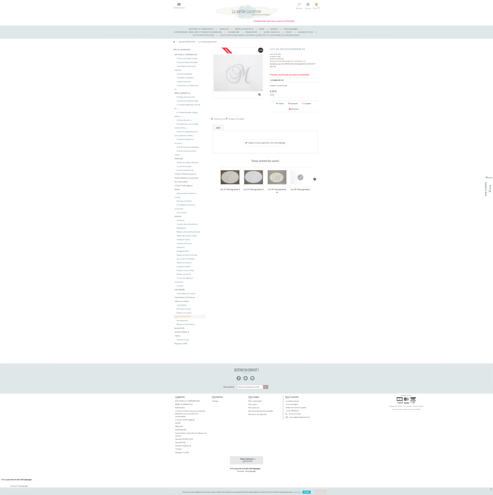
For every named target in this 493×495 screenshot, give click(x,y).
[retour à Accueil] (174, 42)
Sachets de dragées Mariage (187, 162)
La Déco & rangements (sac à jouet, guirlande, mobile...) (186, 134)
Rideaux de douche (183, 274)
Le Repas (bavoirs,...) (184, 120)
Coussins (179, 286)
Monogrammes (182, 320)
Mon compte (253, 397)
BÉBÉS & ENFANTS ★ (244, 29)
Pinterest (295, 109)
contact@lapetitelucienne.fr (299, 417)
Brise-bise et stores (183, 309)
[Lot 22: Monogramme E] (230, 177)
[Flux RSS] (247, 461)
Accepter (306, 492)
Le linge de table (182, 251)
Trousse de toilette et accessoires (184, 280)
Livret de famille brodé (184, 170)
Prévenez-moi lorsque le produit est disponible (289, 74)
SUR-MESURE (233, 32)
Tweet (281, 103)
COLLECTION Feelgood (203, 35)
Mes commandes (255, 401)
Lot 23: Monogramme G (253, 189)
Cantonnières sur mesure (185, 293)
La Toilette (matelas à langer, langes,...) (186, 114)
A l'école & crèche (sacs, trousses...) (184, 141)
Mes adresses (254, 408)
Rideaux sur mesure (183, 313)
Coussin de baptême (184, 74)
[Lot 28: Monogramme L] (300, 177)
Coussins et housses (184, 243)
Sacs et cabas (181, 213)
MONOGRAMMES (291, 29)
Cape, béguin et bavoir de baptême (185, 68)
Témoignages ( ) (247, 459)
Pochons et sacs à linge (185, 270)
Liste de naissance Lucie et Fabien (185, 153)
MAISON (274, 29)
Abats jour (180, 220)
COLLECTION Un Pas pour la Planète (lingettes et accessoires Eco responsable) (260, 35)
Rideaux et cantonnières (185, 324)
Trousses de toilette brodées (187, 101)
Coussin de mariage (183, 166)
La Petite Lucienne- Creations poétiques (412, 406)
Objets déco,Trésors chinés (186, 236)
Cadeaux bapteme (183, 82)
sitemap (215, 401)
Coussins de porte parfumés (187, 224)
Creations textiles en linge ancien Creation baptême (406, 409)
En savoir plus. (297, 492)
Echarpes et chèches (184, 201)
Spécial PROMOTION (183, 317)
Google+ (307, 103)
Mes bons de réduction (257, 414)
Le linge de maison (183, 240)
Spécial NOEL (179, 328)
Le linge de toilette (183, 266)
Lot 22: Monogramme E (230, 189)
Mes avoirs (252, 404)
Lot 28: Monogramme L (301, 189)
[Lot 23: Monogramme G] (253, 177)
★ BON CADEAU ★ (272, 32)
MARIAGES (224, 29)
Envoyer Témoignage (246, 471)
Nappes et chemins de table (186, 255)
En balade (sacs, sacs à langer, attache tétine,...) (187, 126)
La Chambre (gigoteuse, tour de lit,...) (187, 107)
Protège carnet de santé (185, 97)
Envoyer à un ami (220, 119)
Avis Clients (486, 189)
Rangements (181, 228)
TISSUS (289, 32)
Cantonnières (181, 305)
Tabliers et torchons (184, 263)
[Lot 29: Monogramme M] (277, 177)
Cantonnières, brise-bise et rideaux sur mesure (198, 32)
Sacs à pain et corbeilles (185, 259)
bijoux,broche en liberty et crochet (185, 195)
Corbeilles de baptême (185, 78)
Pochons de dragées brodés (187, 58)
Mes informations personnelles (260, 411)
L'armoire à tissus (182, 340)
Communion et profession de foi (186, 87)
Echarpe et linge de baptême (187, 62)
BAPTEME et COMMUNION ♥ (201, 29)
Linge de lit (180, 247)
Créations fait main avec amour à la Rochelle (260, 21)
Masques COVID (305, 32)
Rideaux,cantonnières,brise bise (188, 232)
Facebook (293, 103)
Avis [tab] (218, 128)
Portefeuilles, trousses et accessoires (185, 207)
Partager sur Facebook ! (237, 119)
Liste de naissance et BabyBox (187, 147)
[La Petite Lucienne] (246, 12)
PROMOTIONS (251, 32)
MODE (262, 29)
